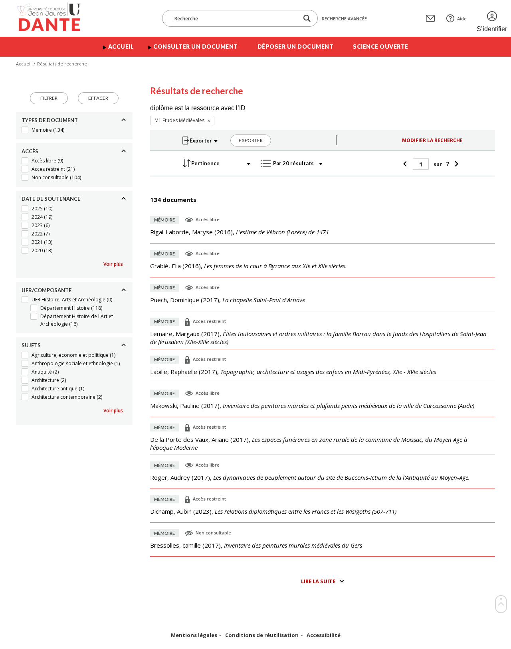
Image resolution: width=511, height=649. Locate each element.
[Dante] (54, 18)
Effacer (98, 98)
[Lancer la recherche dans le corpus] (307, 19)
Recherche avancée (344, 19)
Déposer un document (295, 46)
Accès (30, 151)
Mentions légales (194, 635)
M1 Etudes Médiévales (179, 120)
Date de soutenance (51, 199)
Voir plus (113, 264)
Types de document (50, 120)
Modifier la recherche (432, 140)
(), (239, 232)
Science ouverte (380, 46)
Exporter (251, 140)
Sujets (31, 345)
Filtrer (48, 98)
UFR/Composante (46, 290)
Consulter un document (195, 46)
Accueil (121, 46)
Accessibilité (324, 635)
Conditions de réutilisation (262, 635)
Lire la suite (318, 581)
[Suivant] (456, 164)
